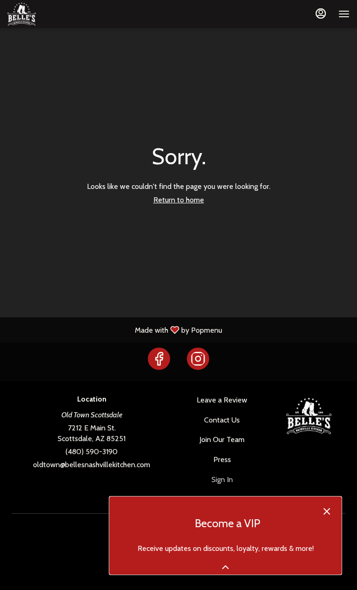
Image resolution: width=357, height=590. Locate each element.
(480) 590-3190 (92, 451)
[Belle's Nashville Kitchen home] (49, 14)
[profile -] (320, 13)
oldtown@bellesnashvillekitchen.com (91, 464)
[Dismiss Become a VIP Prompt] (327, 511)
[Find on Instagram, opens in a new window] (198, 362)
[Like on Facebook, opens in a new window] (159, 362)
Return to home (178, 199)
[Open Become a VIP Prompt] (225, 567)
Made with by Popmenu (114, 329)
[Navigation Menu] (344, 14)
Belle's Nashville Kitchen (308, 416)
